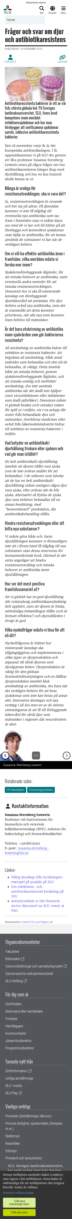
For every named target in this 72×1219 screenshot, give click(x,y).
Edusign (11, 1151)
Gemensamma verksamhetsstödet (29, 973)
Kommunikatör (15, 1033)
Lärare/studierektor (18, 1041)
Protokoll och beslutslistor (23, 1158)
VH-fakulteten (15, 790)
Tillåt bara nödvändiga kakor (19, 1202)
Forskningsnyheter (41, 790)
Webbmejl (12, 1136)
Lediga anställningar (19, 1078)
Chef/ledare (13, 1004)
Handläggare (14, 1026)
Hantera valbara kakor (18, 1193)
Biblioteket (12, 959)
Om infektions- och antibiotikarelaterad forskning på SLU (37, 891)
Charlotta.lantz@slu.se (37, 922)
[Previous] (5, 745)
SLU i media (13, 1086)
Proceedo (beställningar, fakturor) (28, 1116)
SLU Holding (14, 981)
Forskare (11, 1019)
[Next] (66, 745)
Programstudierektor (19, 1048)
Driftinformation (16, 1071)
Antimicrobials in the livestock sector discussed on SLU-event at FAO (37, 905)
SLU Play (11, 1093)
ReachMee (12, 1143)
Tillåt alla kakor (19, 1212)
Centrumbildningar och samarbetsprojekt (33, 966)
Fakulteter (12, 951)
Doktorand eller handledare (24, 1011)
